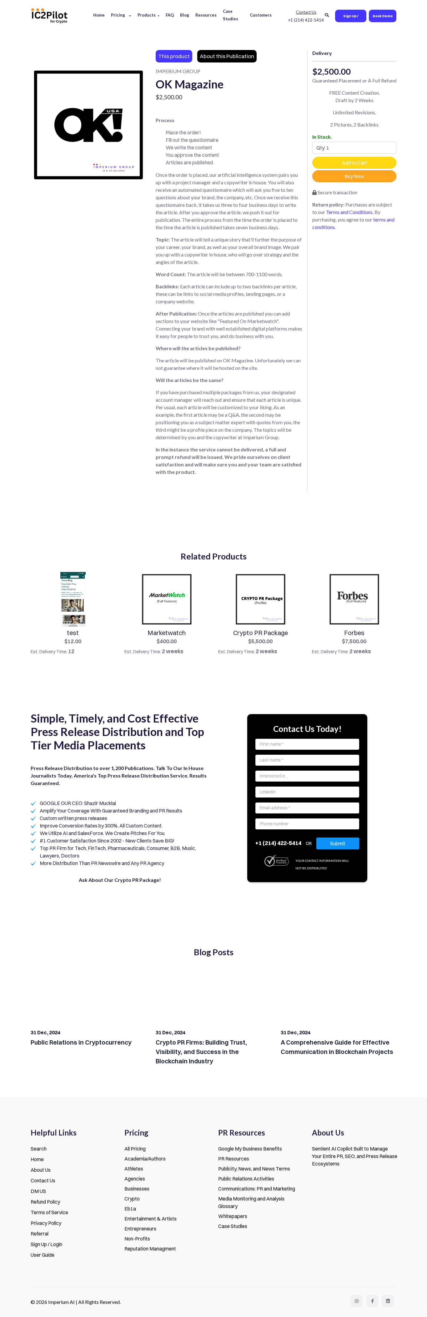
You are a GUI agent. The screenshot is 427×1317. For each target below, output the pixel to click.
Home (99, 14)
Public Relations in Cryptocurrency (81, 1042)
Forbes (354, 633)
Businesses (136, 1188)
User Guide (42, 1255)
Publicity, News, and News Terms (254, 1168)
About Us (41, 1170)
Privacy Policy (46, 1223)
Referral (39, 1233)
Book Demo (383, 16)
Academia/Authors (145, 1158)
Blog (184, 14)
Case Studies (230, 15)
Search (39, 1149)
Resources (206, 14)
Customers (261, 14)
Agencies (134, 1178)
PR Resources (233, 1158)
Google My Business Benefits (250, 1149)
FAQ (170, 14)
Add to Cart (354, 163)
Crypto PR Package (260, 633)
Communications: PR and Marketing (256, 1188)
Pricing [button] (118, 14)
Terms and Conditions (349, 212)
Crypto (132, 1198)
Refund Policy (45, 1202)
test (73, 633)
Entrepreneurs (140, 1228)
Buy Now (354, 176)
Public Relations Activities (246, 1178)
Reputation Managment (150, 1248)
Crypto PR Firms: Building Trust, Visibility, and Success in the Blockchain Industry (201, 1051)
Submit (337, 843)
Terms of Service (49, 1212)
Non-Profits (137, 1238)
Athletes (133, 1168)
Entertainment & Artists (150, 1218)
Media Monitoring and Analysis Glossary (251, 1202)
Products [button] (147, 14)
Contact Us (43, 1180)
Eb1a (130, 1208)
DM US (38, 1191)
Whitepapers (232, 1216)
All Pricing (135, 1149)
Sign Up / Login (350, 18)
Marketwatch (167, 633)
